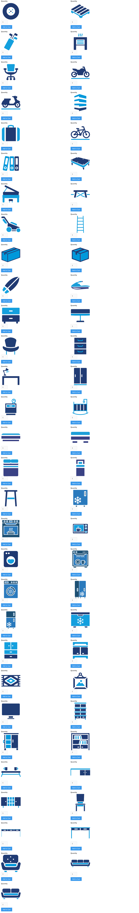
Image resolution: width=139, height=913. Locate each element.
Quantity (4, 1)
